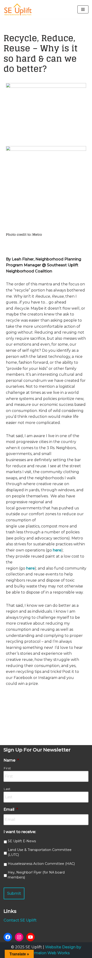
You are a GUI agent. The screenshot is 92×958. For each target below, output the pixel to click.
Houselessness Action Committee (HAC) (41, 864)
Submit (14, 893)
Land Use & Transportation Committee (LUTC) (39, 852)
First (7, 768)
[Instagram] (19, 937)
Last (7, 789)
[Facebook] (8, 937)
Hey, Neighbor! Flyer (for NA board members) (36, 874)
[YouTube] (30, 937)
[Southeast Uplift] (18, 9)
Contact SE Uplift (20, 920)
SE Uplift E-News (22, 841)
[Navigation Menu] (82, 9)
